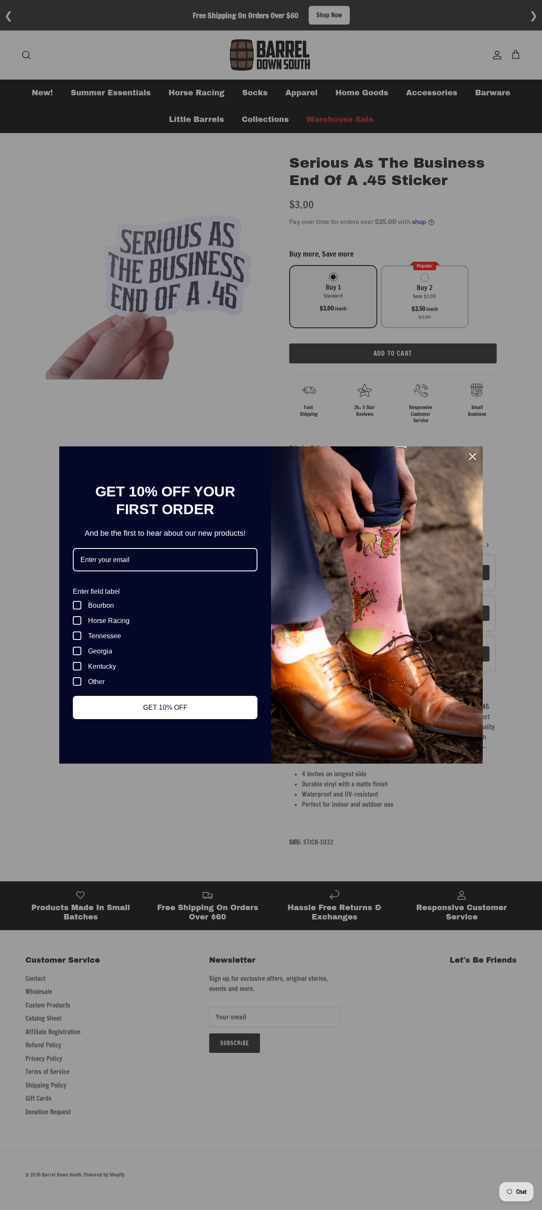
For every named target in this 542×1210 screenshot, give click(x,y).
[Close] (472, 456)
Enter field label (96, 591)
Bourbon (101, 605)
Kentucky (102, 666)
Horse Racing (109, 620)
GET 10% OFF (165, 707)
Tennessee (104, 636)
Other (96, 681)
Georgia (100, 651)
